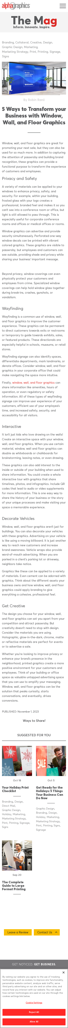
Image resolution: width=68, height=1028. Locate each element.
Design (47, 42)
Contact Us (44, 932)
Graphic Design (12, 47)
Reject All (34, 1012)
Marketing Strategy (15, 51)
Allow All (34, 1022)
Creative (36, 42)
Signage (55, 51)
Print (33, 51)
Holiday (6, 814)
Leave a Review (17, 932)
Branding (8, 42)
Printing (43, 51)
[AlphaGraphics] (16, 5)
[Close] (63, 972)
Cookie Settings (34, 1003)
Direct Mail (8, 806)
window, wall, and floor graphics (33, 382)
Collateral (22, 42)
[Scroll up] (64, 954)
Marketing (31, 47)
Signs (5, 56)
